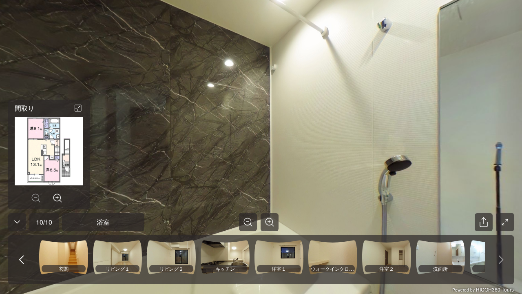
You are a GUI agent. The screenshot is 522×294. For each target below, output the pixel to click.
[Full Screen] (505, 222)
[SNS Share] (484, 222)
